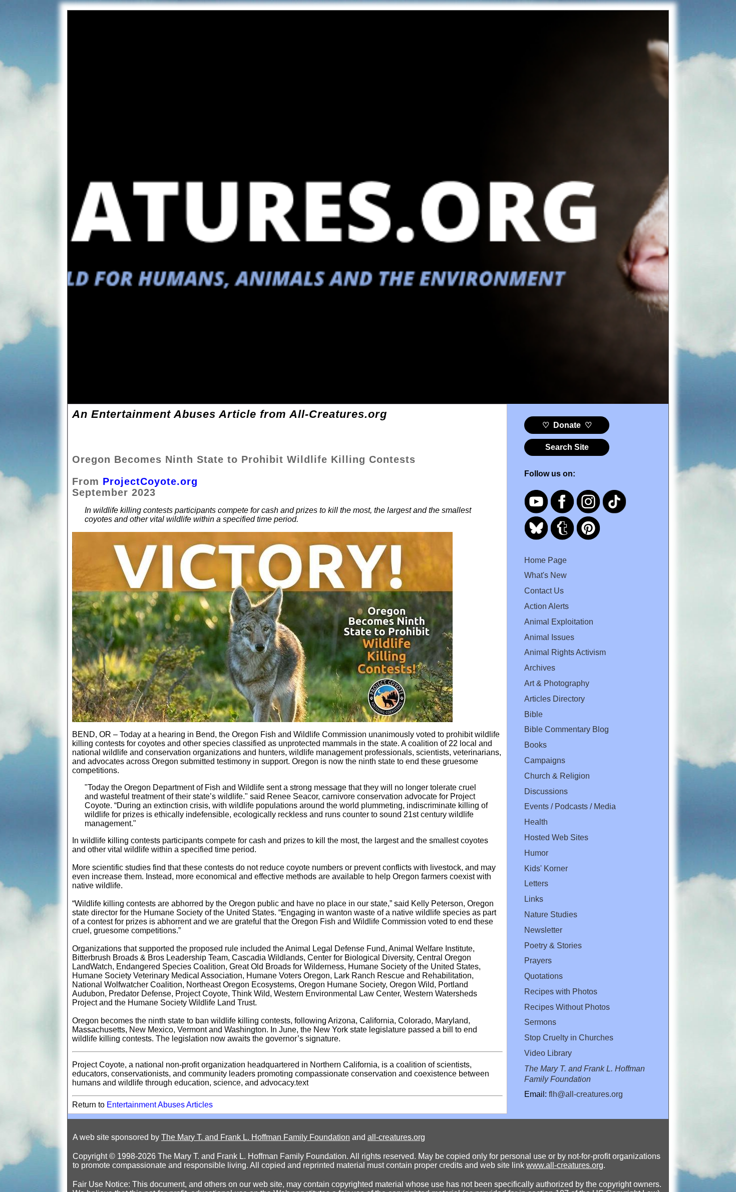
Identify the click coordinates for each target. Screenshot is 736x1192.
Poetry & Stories (553, 945)
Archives (539, 668)
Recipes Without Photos (567, 1007)
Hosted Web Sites (556, 837)
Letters (536, 883)
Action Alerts (546, 606)
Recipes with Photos (560, 991)
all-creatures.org (396, 1137)
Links (533, 899)
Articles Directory (554, 699)
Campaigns (544, 760)
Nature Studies (550, 914)
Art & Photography (556, 683)
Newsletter (543, 930)
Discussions (546, 791)
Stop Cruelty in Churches (568, 1037)
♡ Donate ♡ (567, 425)
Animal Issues (549, 637)
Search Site (567, 447)
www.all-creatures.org (564, 1165)
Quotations (543, 976)
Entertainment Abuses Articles (160, 1104)
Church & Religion (557, 776)
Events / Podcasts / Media (570, 806)
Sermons (540, 1022)
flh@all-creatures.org (586, 1094)
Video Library (548, 1053)
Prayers (538, 960)
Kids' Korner (546, 868)
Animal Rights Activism (565, 652)
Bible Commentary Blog (566, 729)
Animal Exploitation (558, 622)
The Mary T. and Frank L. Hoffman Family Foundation (255, 1137)
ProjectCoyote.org (150, 481)
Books (535, 745)
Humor (536, 853)
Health (536, 822)
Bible (533, 714)
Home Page (545, 560)
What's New (545, 575)
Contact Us (544, 590)
